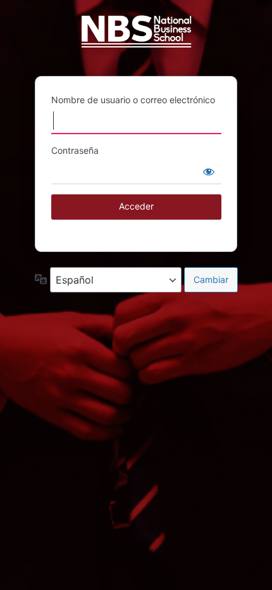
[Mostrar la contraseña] (208, 171)
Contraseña (75, 150)
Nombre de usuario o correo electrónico (133, 99)
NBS (136, 37)
